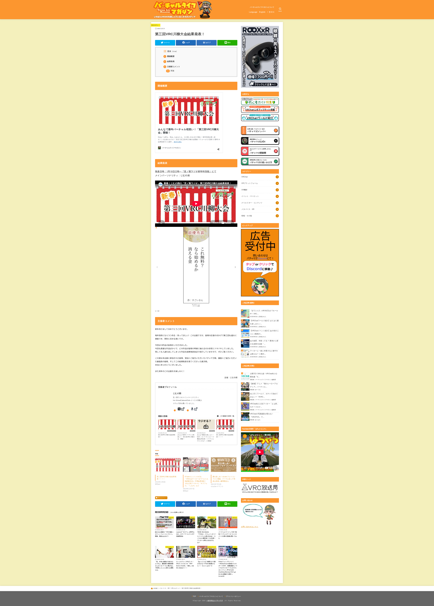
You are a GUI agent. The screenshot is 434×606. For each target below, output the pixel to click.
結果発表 (169, 61)
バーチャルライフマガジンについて (262, 7)
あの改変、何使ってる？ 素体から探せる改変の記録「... (264, 342)
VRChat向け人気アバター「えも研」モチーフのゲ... (264, 405)
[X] (181, 409)
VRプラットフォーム (249, 183)
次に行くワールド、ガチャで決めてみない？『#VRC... (264, 395)
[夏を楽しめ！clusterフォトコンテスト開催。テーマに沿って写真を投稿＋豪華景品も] (224, 464)
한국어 (271, 12)
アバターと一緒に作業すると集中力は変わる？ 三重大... (264, 352)
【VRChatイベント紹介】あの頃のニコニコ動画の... (264, 332)
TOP (194, 596)
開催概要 (169, 56)
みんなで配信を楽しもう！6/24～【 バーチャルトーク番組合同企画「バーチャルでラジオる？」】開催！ (205, 438)
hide (174, 51)
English (262, 12)
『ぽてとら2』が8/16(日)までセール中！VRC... (264, 312)
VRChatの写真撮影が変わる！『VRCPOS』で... (262, 415)
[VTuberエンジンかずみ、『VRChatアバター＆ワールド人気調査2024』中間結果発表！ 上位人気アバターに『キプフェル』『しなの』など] (196, 464)
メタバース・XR (247, 209)
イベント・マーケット (250, 196)
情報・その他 (246, 216)
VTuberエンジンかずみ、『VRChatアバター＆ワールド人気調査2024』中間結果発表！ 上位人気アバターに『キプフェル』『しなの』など (196, 481)
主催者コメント (172, 67)
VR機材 (244, 190)
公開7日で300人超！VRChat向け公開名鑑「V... (263, 375)
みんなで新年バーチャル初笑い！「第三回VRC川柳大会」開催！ (186, 437)
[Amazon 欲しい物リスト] (194, 409)
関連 (170, 71)
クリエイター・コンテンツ (251, 203)
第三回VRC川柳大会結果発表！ (166, 436)
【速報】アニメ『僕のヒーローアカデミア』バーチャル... (264, 385)
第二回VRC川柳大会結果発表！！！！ (224, 436)
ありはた (258, 419)
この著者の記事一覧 (226, 416)
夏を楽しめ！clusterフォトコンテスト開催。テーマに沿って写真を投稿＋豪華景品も (224, 479)
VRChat (192, 431)
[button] (235, 267)
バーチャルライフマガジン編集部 (265, 379)
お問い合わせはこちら (249, 527)
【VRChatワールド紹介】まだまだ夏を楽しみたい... (264, 322)
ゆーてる (258, 389)
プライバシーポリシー (233, 596)
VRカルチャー (155, 25)
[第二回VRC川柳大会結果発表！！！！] (168, 464)
